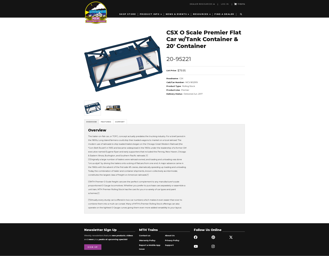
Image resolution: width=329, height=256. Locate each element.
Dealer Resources (201, 4)
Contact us (144, 235)
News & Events (176, 14)
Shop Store (127, 14)
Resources (200, 14)
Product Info (150, 14)
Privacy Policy (172, 240)
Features (106, 122)
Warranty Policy (147, 240)
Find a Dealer (224, 14)
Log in (225, 4)
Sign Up (93, 247)
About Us (170, 235)
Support (120, 122)
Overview (91, 122)
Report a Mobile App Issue (149, 247)
